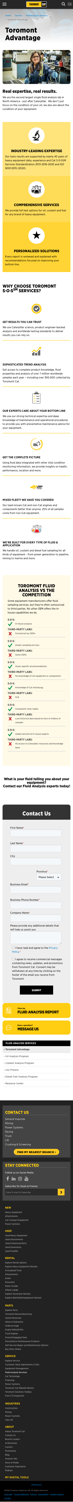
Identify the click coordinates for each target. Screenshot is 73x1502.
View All (9, 1419)
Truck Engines (11, 1333)
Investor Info (11, 1458)
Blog (7, 1454)
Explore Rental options (16, 1262)
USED (8, 1231)
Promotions (10, 1450)
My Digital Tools (17, 1477)
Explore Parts (11, 1310)
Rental (10, 1258)
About (9, 1426)
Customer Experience (15, 1466)
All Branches (11, 1443)
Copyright (8, 1494)
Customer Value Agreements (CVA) (22, 1364)
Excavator (10, 1282)
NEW (8, 1207)
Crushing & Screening (18, 1144)
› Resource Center (13, 1083)
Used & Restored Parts (16, 1243)
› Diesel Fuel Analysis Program (21, 1076)
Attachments (11, 1216)
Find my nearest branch (35, 1152)
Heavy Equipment (13, 1212)
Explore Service (12, 1360)
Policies (33, 1494)
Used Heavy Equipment (16, 1235)
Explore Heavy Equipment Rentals (21, 1266)
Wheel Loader (12, 1289)
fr (69, 4)
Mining (9, 1123)
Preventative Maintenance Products (22, 1341)
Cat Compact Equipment (17, 1220)
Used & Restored (13, 1317)
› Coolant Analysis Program (19, 1062)
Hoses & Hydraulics (14, 1321)
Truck (8, 1135)
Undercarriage (12, 1325)
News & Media (12, 1462)
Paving (9, 1131)
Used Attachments (14, 1239)
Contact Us (17, 1112)
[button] (5, 4)
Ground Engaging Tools (16, 1337)
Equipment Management (17, 1368)
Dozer (8, 1278)
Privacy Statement (21, 1494)
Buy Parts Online (13, 1349)
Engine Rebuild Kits (14, 1329)
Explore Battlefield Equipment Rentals (23, 1297)
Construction (11, 1408)
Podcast (9, 1470)
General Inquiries (15, 1118)
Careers (9, 1447)
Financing (9, 1380)
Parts (9, 1305)
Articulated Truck (13, 1270)
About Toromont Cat (15, 1431)
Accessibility (43, 1494)
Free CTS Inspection (14, 1395)
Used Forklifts (11, 1251)
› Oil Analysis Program (16, 1056)
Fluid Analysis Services (37, 15)
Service (18, 15)
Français (36, 1484)
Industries (12, 1403)
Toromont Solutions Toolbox (18, 1391)
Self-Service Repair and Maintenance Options (26, 1345)
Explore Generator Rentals (18, 1293)
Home (8, 15)
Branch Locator (12, 1439)
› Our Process (11, 1069)
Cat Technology (12, 1376)
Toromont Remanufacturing (18, 1314)
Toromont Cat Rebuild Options (19, 1388)
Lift (7, 1140)
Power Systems (14, 1127)
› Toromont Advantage (17, 1049)
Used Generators (13, 1247)
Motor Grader (11, 1286)
